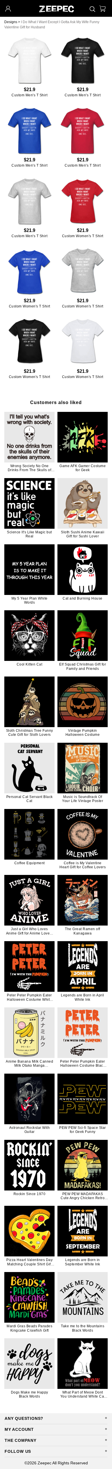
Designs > (12, 22)
